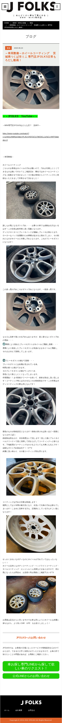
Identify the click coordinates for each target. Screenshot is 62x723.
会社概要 (18, 710)
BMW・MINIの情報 (19, 23)
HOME (6, 23)
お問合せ (31, 710)
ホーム (7, 710)
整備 (31, 23)
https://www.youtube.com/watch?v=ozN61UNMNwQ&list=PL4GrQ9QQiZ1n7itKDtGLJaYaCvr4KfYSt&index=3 (31, 136)
